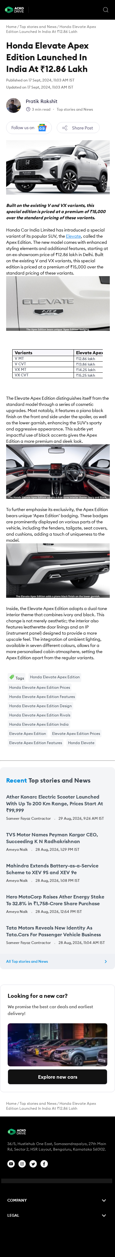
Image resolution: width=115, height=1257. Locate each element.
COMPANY (17, 1200)
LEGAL (13, 1215)
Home (11, 26)
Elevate (73, 236)
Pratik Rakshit (41, 101)
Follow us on (22, 127)
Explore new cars (57, 1077)
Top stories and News (38, 26)
